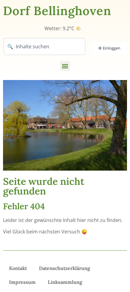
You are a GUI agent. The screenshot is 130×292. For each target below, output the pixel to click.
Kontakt (18, 268)
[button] (65, 66)
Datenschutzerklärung (64, 268)
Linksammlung (65, 282)
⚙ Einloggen (109, 48)
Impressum (22, 282)
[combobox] (44, 46)
